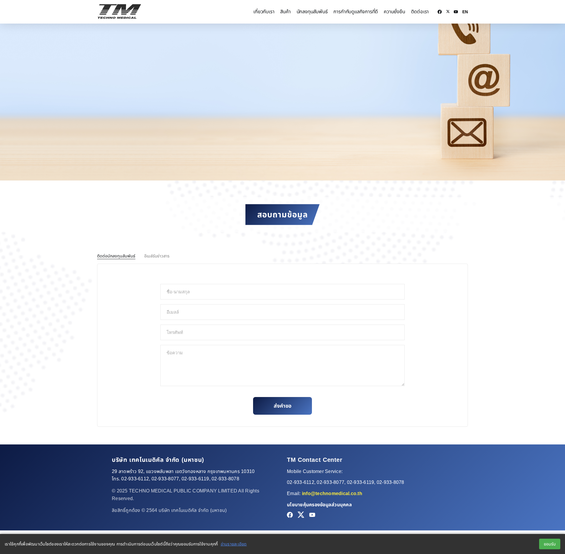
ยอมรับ (550, 544)
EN (465, 11)
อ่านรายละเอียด (234, 544)
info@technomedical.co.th (332, 493)
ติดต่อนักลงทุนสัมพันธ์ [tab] (116, 256)
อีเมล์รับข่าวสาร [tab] (157, 256)
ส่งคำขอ (282, 406)
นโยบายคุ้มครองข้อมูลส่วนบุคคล (319, 504)
